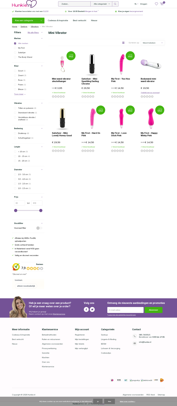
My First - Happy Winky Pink (149, 134)
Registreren (80, 335)
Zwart (22, 75)
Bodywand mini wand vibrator (148, 80)
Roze (21, 80)
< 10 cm (23, 151)
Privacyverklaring (49, 348)
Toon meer (18, 94)
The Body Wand (25, 57)
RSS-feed (151, 395)
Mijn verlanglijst (81, 348)
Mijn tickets (79, 344)
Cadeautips (106, 353)
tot (27, 203)
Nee (109, 401)
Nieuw (94, 20)
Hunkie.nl (31, 395)
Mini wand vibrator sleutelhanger (61, 80)
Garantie (45, 353)
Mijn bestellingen (82, 339)
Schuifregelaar (25, 138)
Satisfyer (22, 52)
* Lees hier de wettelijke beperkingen (121, 315)
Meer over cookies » (127, 401)
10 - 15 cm (24, 156)
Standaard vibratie (27, 112)
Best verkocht (79, 20)
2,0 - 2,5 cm (24, 188)
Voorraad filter (20, 228)
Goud (22, 71)
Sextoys (104, 335)
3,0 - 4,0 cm (24, 179)
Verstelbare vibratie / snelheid (27, 118)
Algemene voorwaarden (52, 344)
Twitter (92, 309)
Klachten (45, 357)
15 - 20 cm (24, 161)
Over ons (46, 362)
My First (21, 48)
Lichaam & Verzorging (110, 348)
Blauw (22, 89)
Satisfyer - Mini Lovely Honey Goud (62, 134)
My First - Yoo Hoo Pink (120, 80)
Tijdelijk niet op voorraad (150, 93)
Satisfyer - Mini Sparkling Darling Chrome (90, 81)
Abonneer (153, 310)
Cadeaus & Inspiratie (58, 20)
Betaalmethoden (49, 335)
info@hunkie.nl (145, 342)
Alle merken (23, 43)
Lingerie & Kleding (108, 339)
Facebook (86, 309)
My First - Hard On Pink (91, 134)
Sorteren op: (134, 43)
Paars (22, 84)
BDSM (103, 344)
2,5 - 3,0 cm (24, 174)
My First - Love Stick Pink (119, 134)
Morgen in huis (91, 11)
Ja (98, 401)
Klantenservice (59, 314)
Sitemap (161, 395)
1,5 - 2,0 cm (24, 183)
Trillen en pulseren (27, 108)
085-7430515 (144, 335)
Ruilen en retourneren (51, 339)
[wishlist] (156, 4)
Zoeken (115, 3)
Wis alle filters (33, 33)
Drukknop (23, 133)
